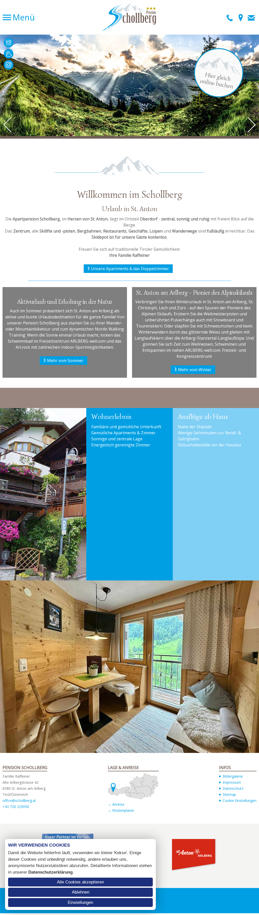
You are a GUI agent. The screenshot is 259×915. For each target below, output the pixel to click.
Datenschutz (233, 788)
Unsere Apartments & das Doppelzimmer (130, 268)
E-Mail (251, 17)
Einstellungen (80, 902)
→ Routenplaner (121, 810)
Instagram (8, 65)
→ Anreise (116, 804)
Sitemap (229, 794)
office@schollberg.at (19, 800)
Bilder (8, 42)
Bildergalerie (233, 776)
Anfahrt (240, 17)
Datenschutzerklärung (50, 872)
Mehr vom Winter (194, 369)
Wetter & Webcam (8, 54)
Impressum (232, 782)
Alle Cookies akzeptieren (80, 882)
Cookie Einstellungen (239, 800)
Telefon (230, 17)
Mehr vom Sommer (65, 360)
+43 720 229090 (16, 806)
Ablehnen (80, 892)
